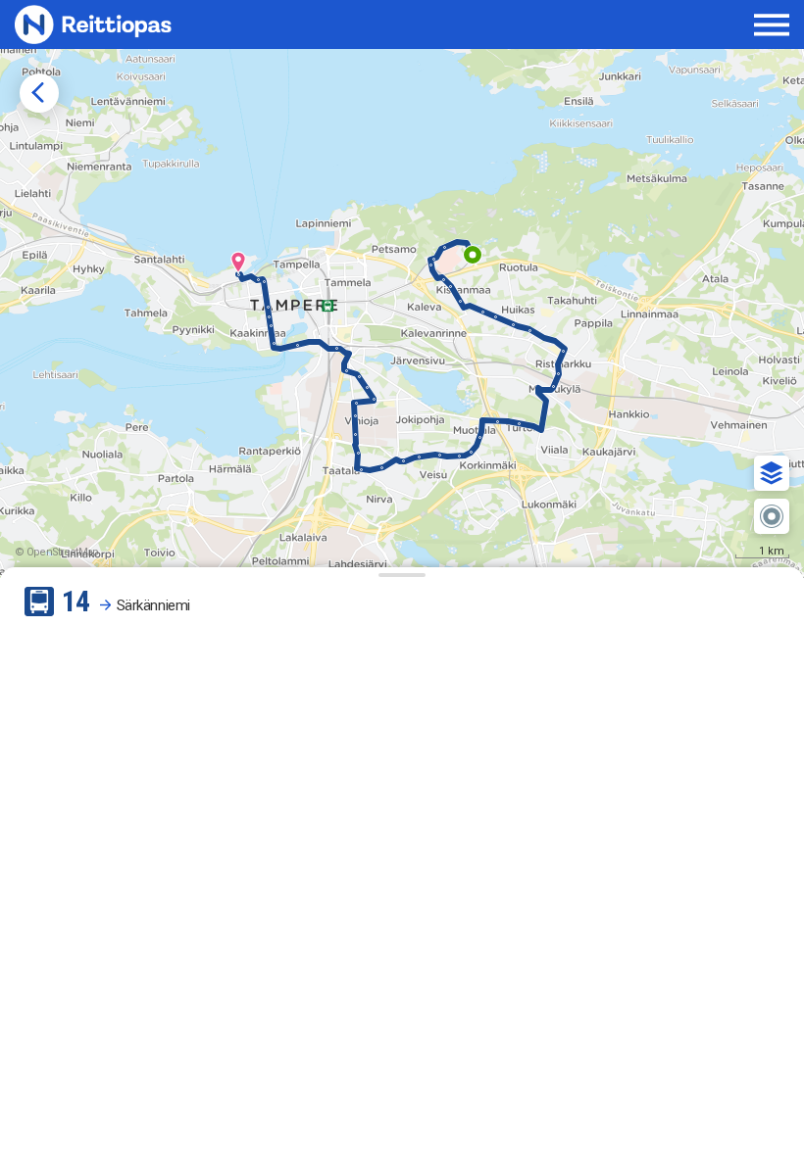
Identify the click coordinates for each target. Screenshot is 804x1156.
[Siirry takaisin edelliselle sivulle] (39, 93)
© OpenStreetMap (57, 552)
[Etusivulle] (148, 24)
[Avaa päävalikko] (772, 25)
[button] (771, 473)
